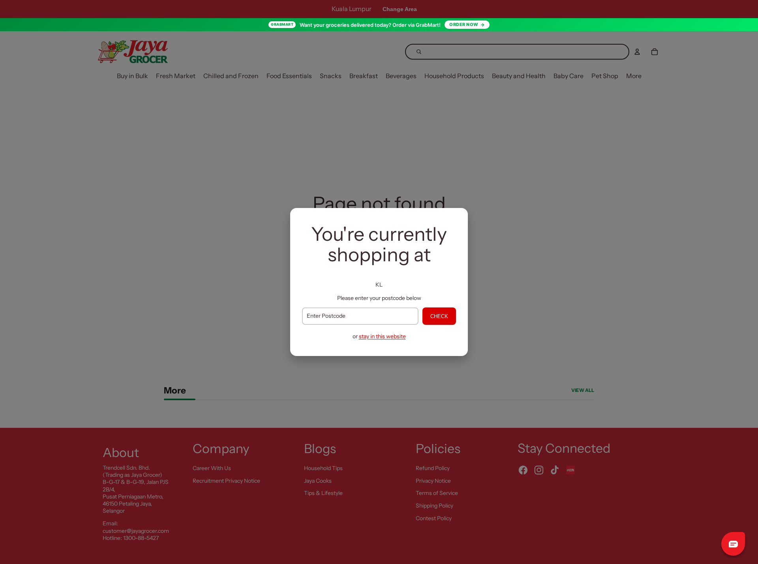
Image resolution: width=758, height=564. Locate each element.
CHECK (439, 316)
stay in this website (382, 336)
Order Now (463, 24)
